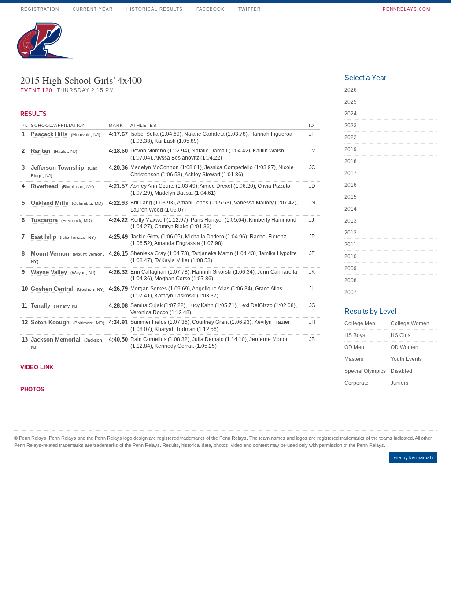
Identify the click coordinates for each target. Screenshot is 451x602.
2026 (350, 90)
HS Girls (400, 335)
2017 (350, 173)
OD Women (404, 347)
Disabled (401, 371)
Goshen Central (52, 289)
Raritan (40, 151)
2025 (350, 102)
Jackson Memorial (56, 339)
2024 (350, 114)
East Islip (43, 237)
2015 (350, 197)
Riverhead (44, 186)
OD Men (354, 347)
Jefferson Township (57, 167)
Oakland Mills (49, 203)
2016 (350, 185)
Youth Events (406, 359)
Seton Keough (50, 322)
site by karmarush (413, 457)
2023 (350, 126)
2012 (350, 233)
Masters (353, 359)
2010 (350, 256)
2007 (350, 292)
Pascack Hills (49, 134)
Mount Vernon (50, 253)
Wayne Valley (49, 272)
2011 (350, 245)
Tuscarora (44, 220)
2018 (350, 161)
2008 (350, 280)
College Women (410, 323)
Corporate (356, 383)
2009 (350, 268)
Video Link (36, 367)
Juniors (399, 383)
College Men (359, 323)
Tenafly (40, 305)
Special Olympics (365, 371)
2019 (350, 149)
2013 (350, 221)
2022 (350, 137)
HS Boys (354, 335)
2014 (350, 209)
